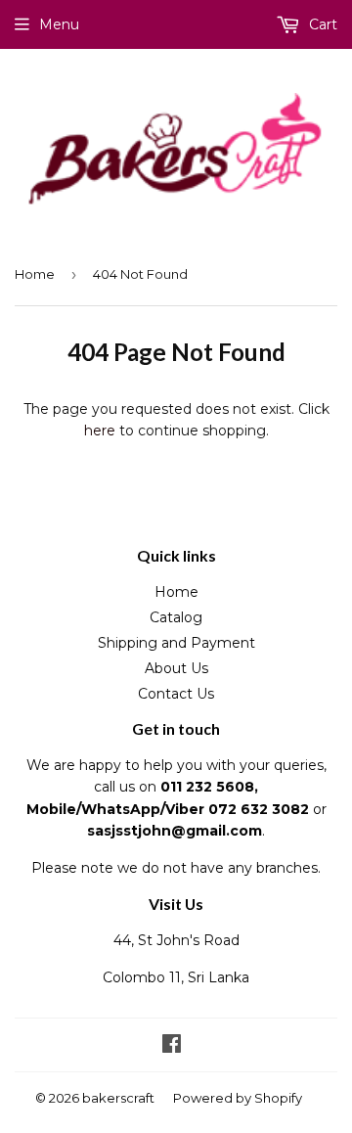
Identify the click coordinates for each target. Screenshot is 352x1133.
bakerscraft (118, 1098)
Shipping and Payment (176, 643)
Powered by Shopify (237, 1098)
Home (35, 274)
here (99, 430)
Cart (321, 24)
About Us (176, 668)
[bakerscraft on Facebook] (171, 1046)
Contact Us (176, 693)
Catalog (176, 617)
